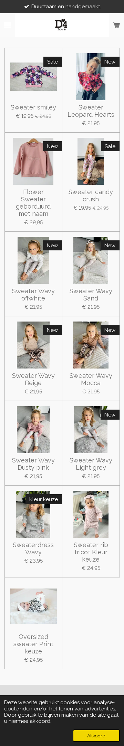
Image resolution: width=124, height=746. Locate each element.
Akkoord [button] (96, 735)
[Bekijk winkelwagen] (116, 25)
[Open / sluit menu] (7, 25)
